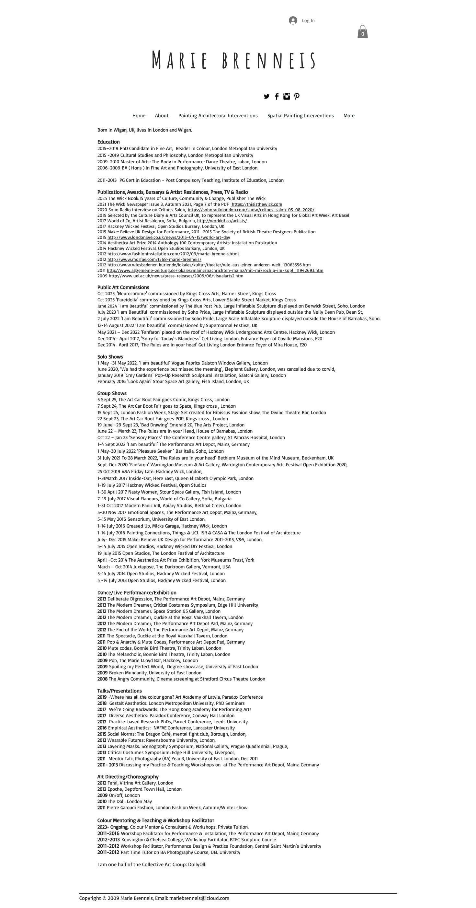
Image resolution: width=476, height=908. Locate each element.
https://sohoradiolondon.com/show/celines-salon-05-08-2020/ (251, 209)
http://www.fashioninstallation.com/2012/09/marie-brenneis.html (173, 253)
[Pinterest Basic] (296, 96)
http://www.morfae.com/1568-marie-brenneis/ (154, 259)
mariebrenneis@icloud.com (199, 898)
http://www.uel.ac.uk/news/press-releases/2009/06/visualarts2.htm (176, 275)
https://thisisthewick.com (256, 204)
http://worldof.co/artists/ (222, 220)
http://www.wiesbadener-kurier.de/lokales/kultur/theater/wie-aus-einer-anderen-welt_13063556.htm (209, 264)
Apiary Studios (177, 505)
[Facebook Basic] (276, 96)
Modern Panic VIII (142, 505)
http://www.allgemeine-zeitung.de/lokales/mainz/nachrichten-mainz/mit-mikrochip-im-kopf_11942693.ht (213, 270)
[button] (362, 31)
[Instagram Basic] (286, 96)
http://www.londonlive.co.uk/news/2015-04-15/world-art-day (169, 237)
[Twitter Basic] (266, 96)
